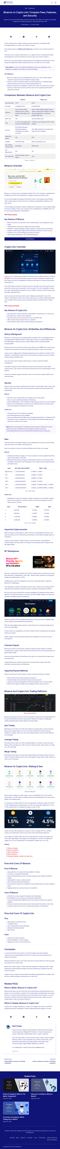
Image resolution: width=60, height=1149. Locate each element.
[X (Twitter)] (23, 37)
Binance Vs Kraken (12, 848)
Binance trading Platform (30, 713)
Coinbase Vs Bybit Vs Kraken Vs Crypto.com (20, 856)
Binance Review (12, 214)
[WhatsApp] (49, 37)
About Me (12, 1137)
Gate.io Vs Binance (12, 852)
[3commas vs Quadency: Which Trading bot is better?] (16, 1108)
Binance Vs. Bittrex (12, 850)
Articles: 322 (15, 1051)
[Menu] (55, 2)
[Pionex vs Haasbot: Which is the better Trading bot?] (16, 1085)
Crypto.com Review (13, 305)
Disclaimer (29, 1137)
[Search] (52, 2)
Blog (17, 1137)
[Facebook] (11, 37)
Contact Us (23, 1137)
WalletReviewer (17, 1146)
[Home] (25, 8)
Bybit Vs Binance (12, 854)
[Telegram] (36, 37)
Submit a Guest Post (52, 1137)
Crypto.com (7, 276)
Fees (33, 491)
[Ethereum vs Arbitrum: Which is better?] (44, 1085)
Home (35, 1137)
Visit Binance (30, 239)
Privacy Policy (42, 1137)
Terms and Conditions (52, 1139)
